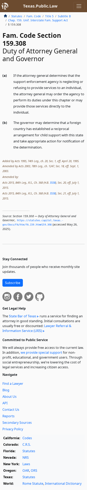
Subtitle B (64, 16)
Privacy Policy (12, 429)
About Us (9, 396)
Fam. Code (34, 16)
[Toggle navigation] (79, 6)
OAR (25, 470)
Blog (5, 390)
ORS (34, 470)
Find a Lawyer (12, 383)
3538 (52, 182)
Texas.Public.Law (40, 6)
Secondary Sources (17, 422)
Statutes (16, 16)
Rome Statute (32, 483)
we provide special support (41, 352)
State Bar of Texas (22, 316)
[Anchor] (31, 112)
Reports (8, 416)
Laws (26, 464)
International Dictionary (63, 483)
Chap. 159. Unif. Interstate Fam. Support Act (38, 20)
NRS (25, 457)
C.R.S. (26, 444)
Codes (27, 438)
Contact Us (10, 409)
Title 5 (49, 16)
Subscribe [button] (12, 283)
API (4, 403)
